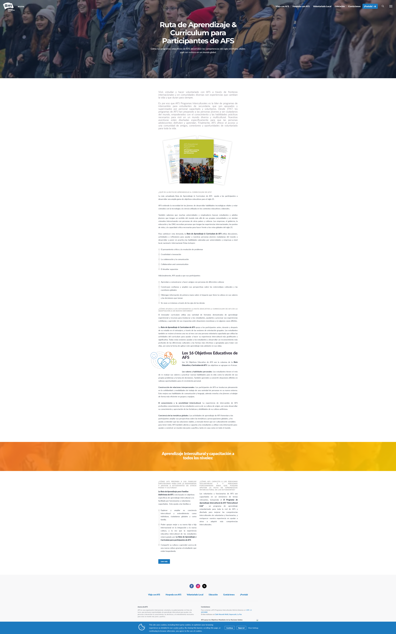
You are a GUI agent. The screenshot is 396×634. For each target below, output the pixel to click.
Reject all (241, 628)
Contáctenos (229, 594)
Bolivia (9, 7)
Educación (213, 594)
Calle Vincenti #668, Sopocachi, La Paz (228, 614)
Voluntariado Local (195, 594)
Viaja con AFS (154, 594)
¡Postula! (244, 594)
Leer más (164, 561)
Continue (229, 628)
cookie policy (178, 627)
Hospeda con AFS (173, 594)
